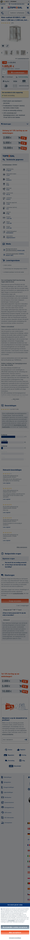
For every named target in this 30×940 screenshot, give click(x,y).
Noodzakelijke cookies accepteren (15, 927)
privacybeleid (11, 920)
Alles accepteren (15, 932)
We (1, 909)
